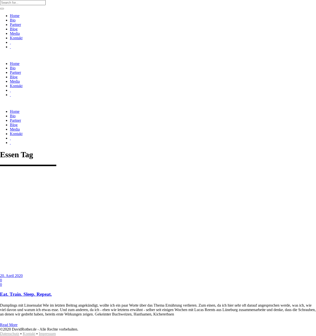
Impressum (47, 334)
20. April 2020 (11, 276)
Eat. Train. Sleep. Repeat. (26, 294)
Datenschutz (9, 334)
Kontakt (29, 334)
